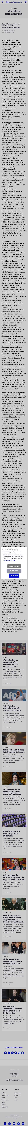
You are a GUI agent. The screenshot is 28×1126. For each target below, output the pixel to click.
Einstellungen (14, 571)
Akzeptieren (14, 575)
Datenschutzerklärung (8, 560)
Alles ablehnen (14, 566)
